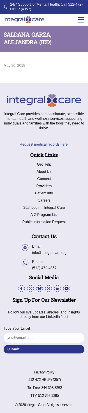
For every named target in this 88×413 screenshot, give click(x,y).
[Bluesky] (39, 288)
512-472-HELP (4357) (44, 380)
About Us (44, 171)
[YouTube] (66, 288)
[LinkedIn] (57, 288)
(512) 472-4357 (44, 268)
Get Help (44, 164)
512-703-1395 (48, 395)
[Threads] (48, 288)
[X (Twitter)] (30, 288)
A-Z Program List (44, 215)
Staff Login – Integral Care (44, 207)
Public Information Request (44, 222)
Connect (44, 179)
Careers (44, 200)
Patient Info (44, 193)
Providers (44, 186)
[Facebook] (21, 288)
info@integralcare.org (49, 253)
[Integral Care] (24, 19)
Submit (13, 349)
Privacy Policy (44, 372)
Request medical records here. (44, 144)
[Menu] (81, 19)
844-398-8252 (51, 388)
